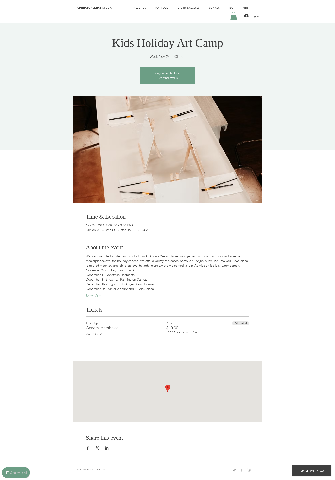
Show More (93, 296)
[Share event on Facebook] (88, 448)
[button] (233, 16)
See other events (168, 78)
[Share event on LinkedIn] (107, 448)
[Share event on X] (97, 448)
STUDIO (94, 7)
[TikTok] (234, 470)
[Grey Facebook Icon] (242, 470)
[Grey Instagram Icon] (249, 470)
